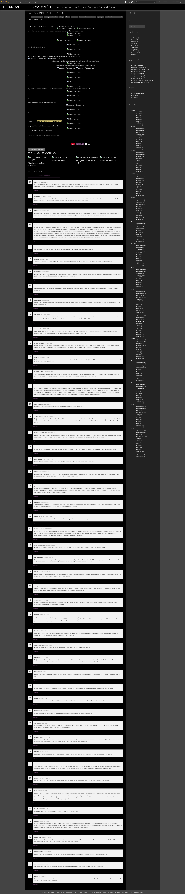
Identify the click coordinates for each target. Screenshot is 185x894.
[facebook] (125, 2)
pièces (94, 17)
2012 (133, 429)
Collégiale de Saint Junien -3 (140, 82)
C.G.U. (104, 892)
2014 (133, 382)
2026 (134, 110)
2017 (133, 314)
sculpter (114, 17)
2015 (133, 360)
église (133, 40)
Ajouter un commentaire (44, 175)
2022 (133, 197)
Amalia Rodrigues (37, 17)
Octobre (139, 132)
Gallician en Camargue (139, 67)
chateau (134, 53)
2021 (133, 221)
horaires (55, 17)
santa (107, 17)
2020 (134, 243)
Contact (132, 13)
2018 (133, 290)
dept (133, 45)
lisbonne (74, 17)
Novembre (140, 130)
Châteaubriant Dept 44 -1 (139, 77)
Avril (138, 119)
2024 (133, 151)
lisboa (68, 17)
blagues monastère (138, 93)
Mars (138, 121)
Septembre (140, 134)
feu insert (135, 95)
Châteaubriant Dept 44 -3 (139, 71)
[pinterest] (132, 2)
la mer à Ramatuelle (138, 65)
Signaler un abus (96, 892)
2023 (133, 173)
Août (138, 112)
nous (133, 99)
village (134, 51)
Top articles (78, 892)
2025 (133, 126)
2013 (133, 405)
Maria (87, 17)
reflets (133, 38)
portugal (100, 17)
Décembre (140, 128)
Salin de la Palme (137, 78)
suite (133, 47)
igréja (62, 17)
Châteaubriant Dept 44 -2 (139, 75)
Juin (138, 115)
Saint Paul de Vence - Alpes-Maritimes (143, 80)
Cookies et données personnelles (118, 892)
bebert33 (55, 892)
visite (120, 17)
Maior (81, 17)
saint (133, 43)
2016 (133, 338)
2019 (133, 267)
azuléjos (47, 17)
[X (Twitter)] (128, 2)
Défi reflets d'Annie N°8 (138, 73)
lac (133, 54)
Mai (138, 117)
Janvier (139, 125)
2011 (133, 453)
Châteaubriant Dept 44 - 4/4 (140, 69)
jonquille (134, 97)
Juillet (139, 113)
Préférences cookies (136, 892)
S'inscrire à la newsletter (36, 149)
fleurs (133, 41)
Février (139, 123)
